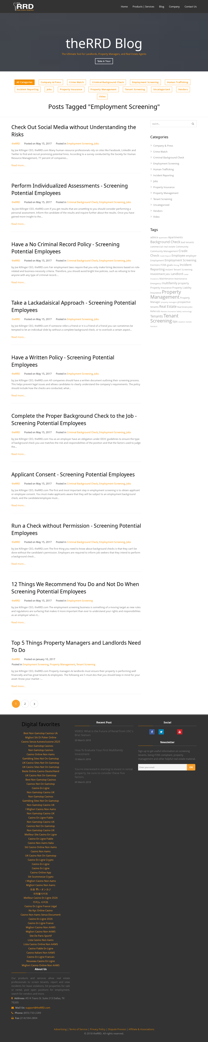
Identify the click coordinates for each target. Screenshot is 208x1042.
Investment (157, 274)
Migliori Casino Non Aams (40, 885)
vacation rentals (185, 322)
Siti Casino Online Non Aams (41, 847)
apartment (163, 237)
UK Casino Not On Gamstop (40, 775)
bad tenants (187, 242)
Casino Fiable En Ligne (40, 948)
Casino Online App (40, 872)
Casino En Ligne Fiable (40, 817)
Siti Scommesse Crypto (40, 876)
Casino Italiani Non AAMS (40, 952)
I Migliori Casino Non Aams (41, 809)
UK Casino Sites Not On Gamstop (40, 762)
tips (175, 321)
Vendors (183, 89)
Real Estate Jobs (184, 306)
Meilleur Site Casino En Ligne (41, 834)
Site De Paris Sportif (41, 935)
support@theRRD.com (38, 1007)
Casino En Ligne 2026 (41, 918)
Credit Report (165, 256)
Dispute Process (117, 1029)
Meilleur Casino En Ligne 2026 (41, 897)
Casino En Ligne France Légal (41, 906)
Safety (179, 311)
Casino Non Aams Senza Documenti (41, 914)
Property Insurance (71, 89)
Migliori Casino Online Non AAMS (40, 965)
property (183, 283)
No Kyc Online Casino (41, 910)
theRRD (16, 143)
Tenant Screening (135, 89)
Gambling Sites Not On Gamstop (40, 758)
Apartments (175, 237)
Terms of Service (78, 1029)
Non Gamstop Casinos (40, 745)
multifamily (169, 283)
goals (170, 265)
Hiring (176, 265)
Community (182, 246)
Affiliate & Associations (141, 1029)
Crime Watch (76, 82)
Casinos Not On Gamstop (40, 783)
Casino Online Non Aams (41, 754)
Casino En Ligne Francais (40, 956)
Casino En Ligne (40, 788)
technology (187, 311)
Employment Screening (145, 82)
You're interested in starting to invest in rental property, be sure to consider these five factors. (104, 773)
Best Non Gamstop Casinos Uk (41, 733)
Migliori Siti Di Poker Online (40, 737)
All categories (24, 82)
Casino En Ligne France (40, 923)
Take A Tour (104, 61)
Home (124, 6)
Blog (161, 6)
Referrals (155, 311)
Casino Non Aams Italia (41, 842)
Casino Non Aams (41, 851)
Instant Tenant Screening (178, 269)
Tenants (156, 316)
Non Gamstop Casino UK (40, 792)
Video (102, 96)
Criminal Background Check (108, 82)
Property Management (104, 89)
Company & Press (51, 82)
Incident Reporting (28, 89)
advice (154, 237)
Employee (178, 255)
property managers (169, 302)
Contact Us (191, 6)
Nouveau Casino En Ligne (40, 961)
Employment (157, 260)
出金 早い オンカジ (40, 889)
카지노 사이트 (40, 902)
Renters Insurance (168, 311)
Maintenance (166, 278)
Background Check (165, 241)
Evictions (155, 265)
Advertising (60, 1029)
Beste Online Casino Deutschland (40, 771)
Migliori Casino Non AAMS (40, 927)
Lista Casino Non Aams (40, 940)
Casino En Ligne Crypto (40, 859)
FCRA (163, 265)
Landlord (177, 274)
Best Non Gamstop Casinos (41, 779)
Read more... (18, 165)
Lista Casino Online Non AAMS (41, 944)
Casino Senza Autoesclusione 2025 (40, 741)
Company (174, 6)
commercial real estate (162, 246)
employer (191, 255)
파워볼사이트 (40, 893)
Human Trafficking (177, 82)
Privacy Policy (97, 1029)
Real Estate (168, 306)
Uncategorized (161, 89)
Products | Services (143, 6)
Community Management (164, 251)
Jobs (49, 89)
